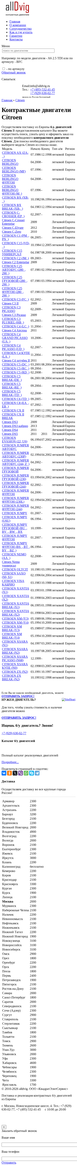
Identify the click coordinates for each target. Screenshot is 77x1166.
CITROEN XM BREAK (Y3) (12, 628)
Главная (14, 21)
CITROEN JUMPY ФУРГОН (14, 537)
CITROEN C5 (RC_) (15, 368)
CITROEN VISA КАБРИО (13, 582)
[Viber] (20, 773)
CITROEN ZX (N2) (15, 671)
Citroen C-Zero (11, 231)
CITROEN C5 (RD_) (15, 372)
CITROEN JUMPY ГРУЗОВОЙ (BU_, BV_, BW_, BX (14, 528)
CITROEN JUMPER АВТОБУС (15, 447)
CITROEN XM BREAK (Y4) (12, 635)
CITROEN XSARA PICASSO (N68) (15, 658)
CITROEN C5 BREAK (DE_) (12, 378)
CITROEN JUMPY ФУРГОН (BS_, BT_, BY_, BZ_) (16, 547)
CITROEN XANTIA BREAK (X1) (15, 605)
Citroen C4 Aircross (14, 330)
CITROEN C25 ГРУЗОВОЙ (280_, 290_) (14, 281)
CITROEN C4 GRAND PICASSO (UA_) (15, 338)
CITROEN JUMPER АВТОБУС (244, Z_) (15, 462)
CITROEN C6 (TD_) (15, 399)
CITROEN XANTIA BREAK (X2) (15, 612)
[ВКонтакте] (4, 773)
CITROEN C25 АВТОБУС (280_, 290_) (14, 269)
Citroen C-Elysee (12, 227)
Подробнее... (10, 762)
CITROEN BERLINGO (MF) (14, 169)
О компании (17, 25)
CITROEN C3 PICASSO (11, 309)
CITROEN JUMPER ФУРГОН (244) (15, 507)
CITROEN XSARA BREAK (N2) (15, 650)
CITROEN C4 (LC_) (15, 326)
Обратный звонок (14, 72)
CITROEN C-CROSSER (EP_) (13, 214)
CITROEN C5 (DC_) (15, 364)
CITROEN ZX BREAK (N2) (11, 677)
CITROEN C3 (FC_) (15, 299)
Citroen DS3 (10, 422)
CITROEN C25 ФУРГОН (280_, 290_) (13, 292)
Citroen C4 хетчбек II (16, 360)
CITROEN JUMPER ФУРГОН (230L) (15, 499)
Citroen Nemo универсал (11, 563)
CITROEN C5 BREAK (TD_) (12, 393)
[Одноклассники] (9, 773)
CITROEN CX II (13, 410)
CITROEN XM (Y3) (15, 618)
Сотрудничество (20, 28)
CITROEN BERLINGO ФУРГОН (10, 179)
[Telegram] (37, 773)
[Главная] (18, 14)
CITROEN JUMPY (14, 513)
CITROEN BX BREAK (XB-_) (12, 206)
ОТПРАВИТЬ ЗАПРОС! (18, 696)
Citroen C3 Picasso (14, 315)
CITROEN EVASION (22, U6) (14, 439)
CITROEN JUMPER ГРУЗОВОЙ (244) (15, 484)
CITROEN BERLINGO (10, 162)
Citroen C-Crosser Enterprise (13, 221)
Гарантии (15, 35)
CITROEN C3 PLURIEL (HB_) (13, 320)
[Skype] (31, 773)
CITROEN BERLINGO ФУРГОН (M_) (12, 190)
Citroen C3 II (10, 303)
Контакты (16, 39)
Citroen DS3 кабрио (15, 426)
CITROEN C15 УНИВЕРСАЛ (12, 252)
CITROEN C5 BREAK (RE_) (12, 385)
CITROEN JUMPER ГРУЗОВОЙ (15, 469)
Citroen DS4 (10, 430)
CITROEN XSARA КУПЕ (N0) (15, 665)
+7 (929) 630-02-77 (42, 93)
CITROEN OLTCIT (15, 569)
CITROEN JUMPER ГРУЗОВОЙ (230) (15, 477)
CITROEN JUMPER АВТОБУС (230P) (15, 454)
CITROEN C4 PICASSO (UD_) (13, 347)
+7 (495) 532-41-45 (42, 89)
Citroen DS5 (10, 434)
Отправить (9, 1162)
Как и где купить (20, 32)
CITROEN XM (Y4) (15, 622)
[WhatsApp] (26, 773)
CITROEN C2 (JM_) (15, 258)
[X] (15, 773)
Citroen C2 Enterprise (15, 262)
